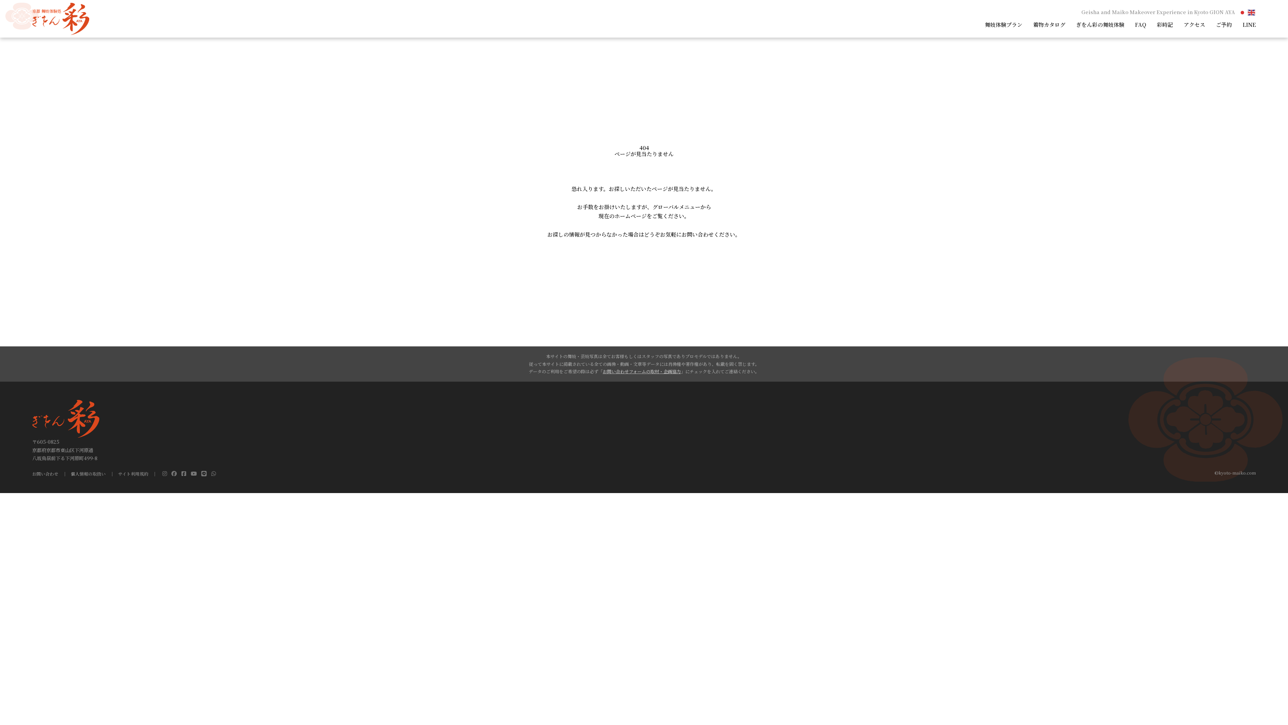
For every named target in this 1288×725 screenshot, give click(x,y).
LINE (1249, 25)
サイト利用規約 (133, 474)
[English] (1252, 12)
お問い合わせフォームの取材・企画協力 (642, 371)
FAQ (1140, 25)
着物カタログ (1049, 25)
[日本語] (1243, 12)
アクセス (1194, 25)
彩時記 (1165, 25)
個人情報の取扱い (88, 474)
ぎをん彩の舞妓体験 (1100, 25)
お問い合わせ (45, 474)
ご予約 (1224, 25)
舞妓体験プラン (1003, 25)
